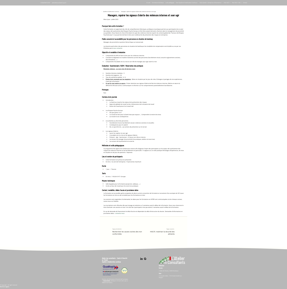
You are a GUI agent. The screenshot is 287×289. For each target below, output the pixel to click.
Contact (245, 2)
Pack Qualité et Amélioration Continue (186, 2)
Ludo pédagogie (169, 2)
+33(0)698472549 (45, 2)
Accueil (148, 2)
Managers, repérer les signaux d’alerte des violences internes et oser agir (138, 11)
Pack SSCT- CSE (236, 2)
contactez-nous (120, 213)
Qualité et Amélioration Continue (111, 11)
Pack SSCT (227, 2)
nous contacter (117, 48)
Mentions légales (4, 286)
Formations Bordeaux (158, 2)
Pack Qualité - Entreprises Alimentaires (210, 2)
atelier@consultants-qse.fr (59, 2)
